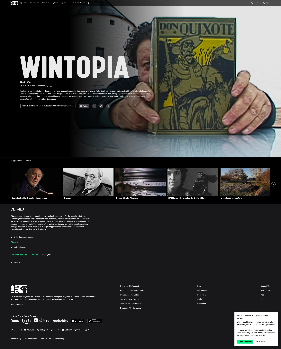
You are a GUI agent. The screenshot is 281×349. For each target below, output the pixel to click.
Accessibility (16, 339)
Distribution (202, 290)
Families (34, 255)
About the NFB (17, 305)
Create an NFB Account (129, 286)
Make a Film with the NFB (130, 304)
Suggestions (16, 161)
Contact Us (264, 286)
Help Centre (265, 290)
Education (201, 295)
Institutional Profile (31, 339)
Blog (199, 286)
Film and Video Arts (19, 255)
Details (28, 161)
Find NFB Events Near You (130, 299)
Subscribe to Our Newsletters (132, 290)
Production (201, 304)
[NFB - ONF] (14, 3)
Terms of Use (45, 339)
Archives (200, 299)
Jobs (262, 299)
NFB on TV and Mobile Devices (23, 316)
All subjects (46, 255)
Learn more (260, 341)
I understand (245, 342)
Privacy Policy (58, 339)
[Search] (252, 3)
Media (263, 295)
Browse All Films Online (129, 295)
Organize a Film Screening (130, 308)
